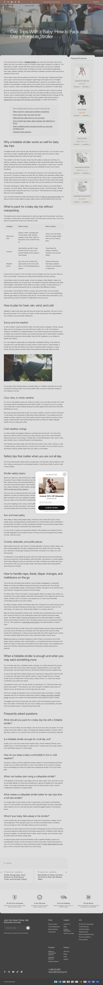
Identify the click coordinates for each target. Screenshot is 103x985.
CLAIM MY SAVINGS (51, 508)
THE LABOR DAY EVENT (51, 474)
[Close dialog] (64, 474)
